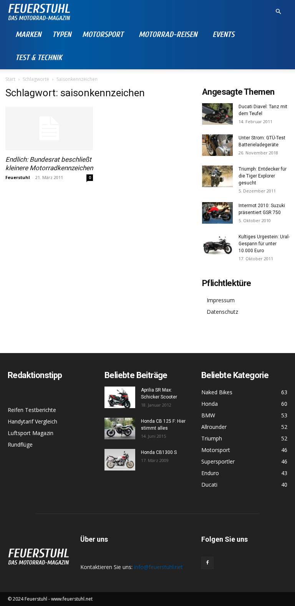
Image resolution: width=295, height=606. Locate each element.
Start (10, 79)
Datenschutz (222, 311)
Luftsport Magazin (30, 433)
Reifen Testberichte (32, 409)
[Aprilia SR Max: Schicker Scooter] (119, 397)
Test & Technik (38, 57)
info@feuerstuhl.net (158, 567)
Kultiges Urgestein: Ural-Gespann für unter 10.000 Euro (264, 243)
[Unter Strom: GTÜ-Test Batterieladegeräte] (217, 145)
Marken (28, 34)
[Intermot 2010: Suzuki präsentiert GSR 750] (217, 213)
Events (223, 34)
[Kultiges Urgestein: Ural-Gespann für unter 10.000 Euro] (217, 244)
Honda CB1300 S (159, 452)
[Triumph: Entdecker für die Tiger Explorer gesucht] (217, 176)
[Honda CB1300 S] (119, 459)
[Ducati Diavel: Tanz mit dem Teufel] (217, 114)
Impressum (221, 300)
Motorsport (102, 34)
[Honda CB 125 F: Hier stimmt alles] (119, 428)
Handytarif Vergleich (32, 421)
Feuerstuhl (17, 177)
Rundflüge (20, 444)
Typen (61, 34)
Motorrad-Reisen (168, 34)
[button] (278, 11)
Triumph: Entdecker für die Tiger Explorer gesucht (263, 176)
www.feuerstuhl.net (72, 599)
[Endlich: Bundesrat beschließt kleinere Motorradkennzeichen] (49, 128)
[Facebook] (207, 563)
